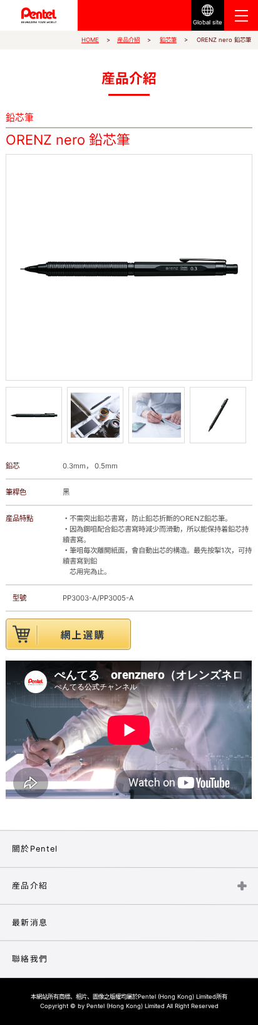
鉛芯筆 (168, 39)
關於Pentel (35, 848)
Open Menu (241, 15)
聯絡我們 (30, 959)
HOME (90, 39)
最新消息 (30, 922)
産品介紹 (128, 39)
